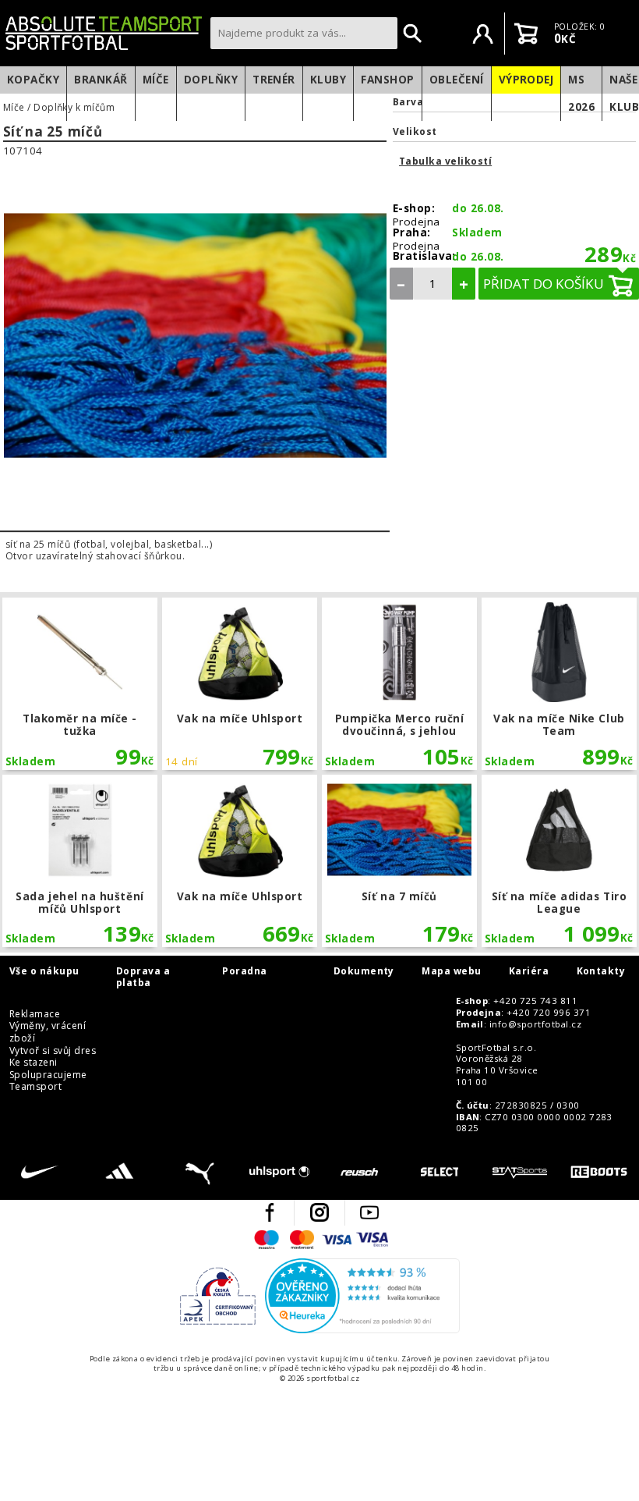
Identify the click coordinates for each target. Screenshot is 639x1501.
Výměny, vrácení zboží (47, 1032)
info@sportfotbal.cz (535, 1024)
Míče (156, 80)
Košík (526, 33)
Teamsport (35, 1087)
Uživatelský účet (483, 33)
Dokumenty (364, 971)
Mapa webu (451, 971)
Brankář (100, 80)
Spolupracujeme (48, 1075)
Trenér (273, 80)
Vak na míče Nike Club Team (559, 684)
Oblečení (456, 80)
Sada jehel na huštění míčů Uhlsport (79, 861)
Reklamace (34, 1014)
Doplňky (211, 80)
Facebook (269, 1212)
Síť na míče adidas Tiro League (559, 861)
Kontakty (601, 971)
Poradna (244, 971)
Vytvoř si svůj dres (52, 1051)
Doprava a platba (143, 977)
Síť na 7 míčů (399, 861)
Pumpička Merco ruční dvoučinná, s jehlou (399, 684)
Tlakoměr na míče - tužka (79, 684)
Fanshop (387, 80)
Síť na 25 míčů (53, 132)
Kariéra (529, 971)
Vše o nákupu (44, 971)
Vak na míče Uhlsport (239, 684)
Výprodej (526, 80)
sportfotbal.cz (103, 32)
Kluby (328, 80)
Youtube (369, 1212)
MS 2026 (581, 93)
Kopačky (33, 80)
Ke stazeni (33, 1062)
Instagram (319, 1212)
